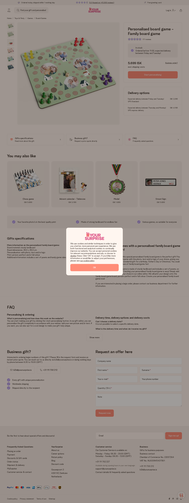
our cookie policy (87, 260)
